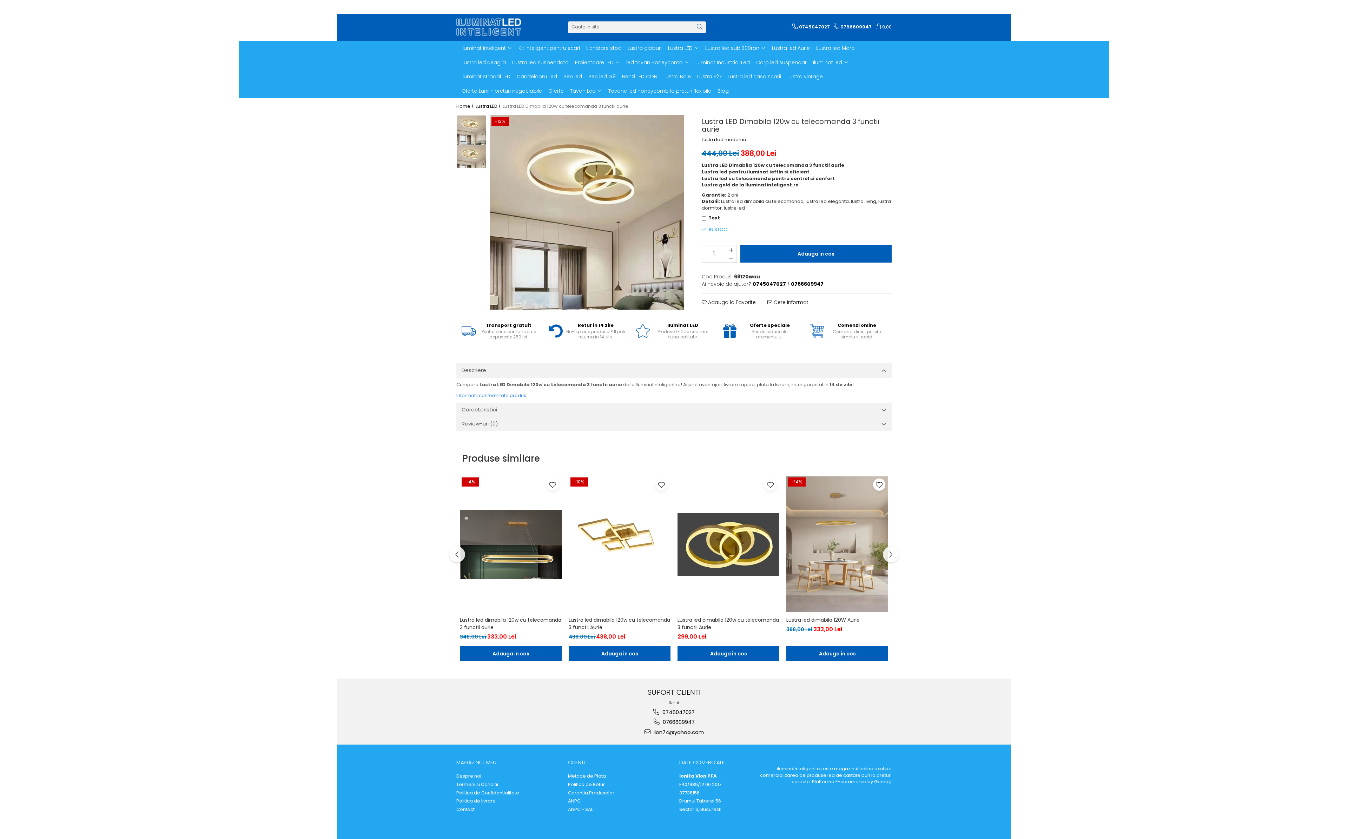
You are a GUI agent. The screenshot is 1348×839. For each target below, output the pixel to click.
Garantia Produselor (591, 793)
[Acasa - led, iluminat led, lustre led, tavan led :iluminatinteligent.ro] (491, 27)
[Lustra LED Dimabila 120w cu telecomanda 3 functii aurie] (587, 212)
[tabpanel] (587, 212)
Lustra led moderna (724, 140)
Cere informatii (791, 302)
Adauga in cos (816, 253)
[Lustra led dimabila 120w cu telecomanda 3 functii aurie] (511, 544)
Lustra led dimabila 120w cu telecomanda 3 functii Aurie (619, 623)
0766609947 (678, 722)
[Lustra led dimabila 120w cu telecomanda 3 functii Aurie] (619, 544)
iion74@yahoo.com (678, 732)
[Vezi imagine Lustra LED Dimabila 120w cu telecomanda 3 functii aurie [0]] (471, 130)
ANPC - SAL (580, 809)
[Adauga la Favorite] (553, 484)
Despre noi (468, 776)
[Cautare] (699, 27)
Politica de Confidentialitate (487, 793)
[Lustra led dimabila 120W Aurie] (837, 544)
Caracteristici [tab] (479, 409)
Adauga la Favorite (731, 302)
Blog (723, 90)
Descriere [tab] (474, 370)
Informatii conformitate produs (491, 395)
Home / (465, 106)
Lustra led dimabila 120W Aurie (823, 619)
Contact (465, 809)
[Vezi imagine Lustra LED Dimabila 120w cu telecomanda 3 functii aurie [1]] (471, 156)
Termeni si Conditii (477, 784)
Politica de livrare (476, 801)
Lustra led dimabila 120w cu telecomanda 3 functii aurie (510, 623)
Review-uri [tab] (480, 423)
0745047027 (678, 712)
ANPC (574, 801)
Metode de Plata (587, 776)
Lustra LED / (489, 106)
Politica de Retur (586, 784)
